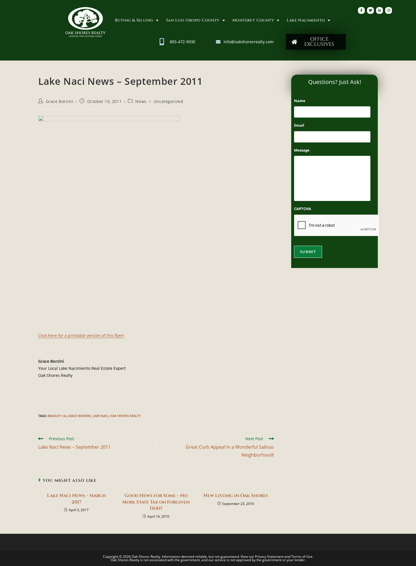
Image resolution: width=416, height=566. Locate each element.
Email (301, 125)
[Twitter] (370, 10)
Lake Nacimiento (306, 20)
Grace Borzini (60, 101)
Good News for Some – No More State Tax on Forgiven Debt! (156, 501)
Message (304, 150)
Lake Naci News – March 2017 (76, 498)
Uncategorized (168, 101)
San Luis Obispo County (193, 20)
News (140, 101)
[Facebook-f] (361, 10)
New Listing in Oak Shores (235, 495)
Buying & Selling (134, 20)
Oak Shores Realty (125, 416)
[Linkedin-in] (379, 10)
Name (302, 100)
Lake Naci (100, 416)
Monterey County (253, 20)
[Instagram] (388, 10)
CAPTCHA (302, 208)
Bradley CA (57, 416)
